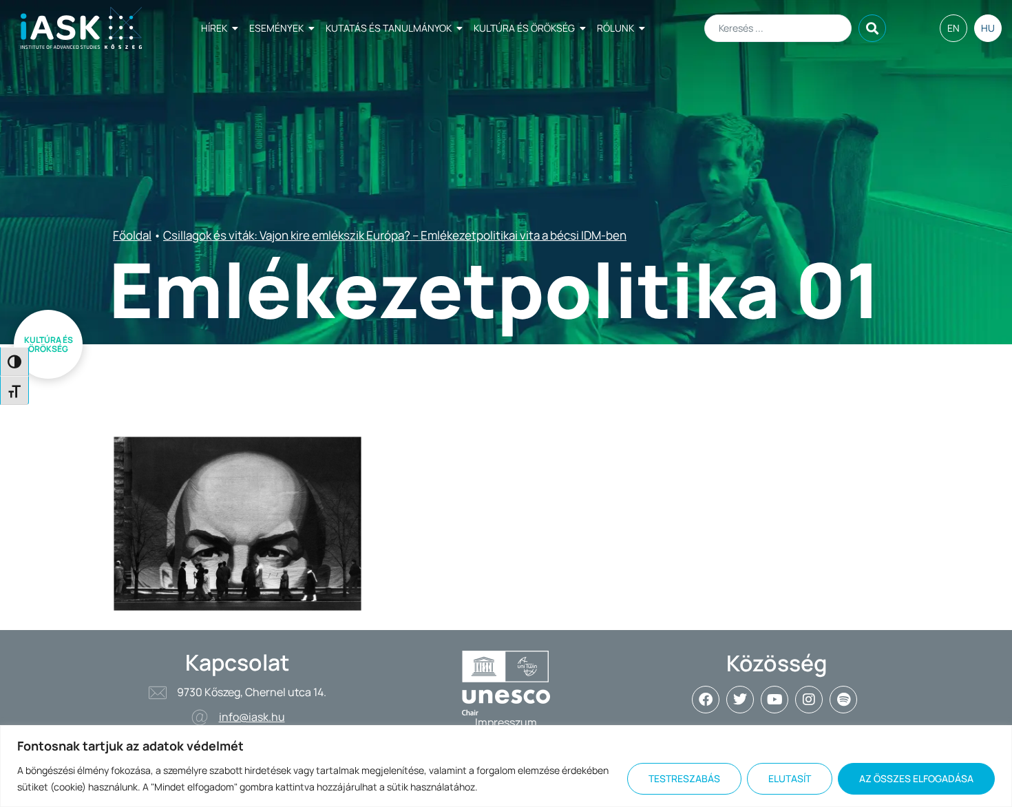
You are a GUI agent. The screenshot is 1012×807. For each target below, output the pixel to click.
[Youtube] (774, 699)
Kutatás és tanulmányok (389, 27)
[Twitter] (740, 699)
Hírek (214, 27)
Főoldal (132, 235)
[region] (506, 766)
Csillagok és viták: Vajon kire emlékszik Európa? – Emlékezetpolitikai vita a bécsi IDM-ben (394, 235)
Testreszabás (684, 778)
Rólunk (615, 27)
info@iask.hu (252, 716)
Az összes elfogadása (916, 778)
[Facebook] (705, 699)
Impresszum (506, 722)
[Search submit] (872, 28)
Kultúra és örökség (524, 27)
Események (276, 27)
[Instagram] (809, 699)
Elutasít (789, 778)
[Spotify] (843, 699)
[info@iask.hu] (200, 717)
